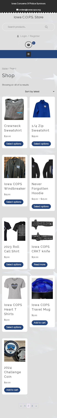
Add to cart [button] (40, 322)
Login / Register (30, 36)
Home (5, 68)
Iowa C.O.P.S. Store (28, 17)
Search (45, 26)
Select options (13, 143)
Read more (39, 264)
